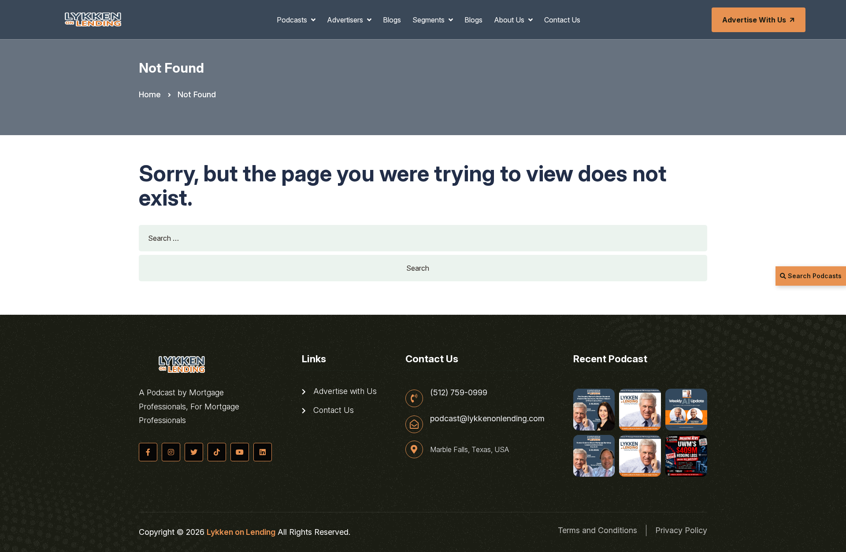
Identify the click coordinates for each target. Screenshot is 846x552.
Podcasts (293, 19)
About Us (510, 19)
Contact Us (562, 19)
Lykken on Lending (241, 532)
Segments (429, 19)
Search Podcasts (814, 276)
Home (150, 94)
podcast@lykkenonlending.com (487, 419)
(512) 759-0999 (458, 393)
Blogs (392, 19)
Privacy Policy (681, 530)
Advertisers (346, 19)
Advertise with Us (754, 19)
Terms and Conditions (597, 530)
